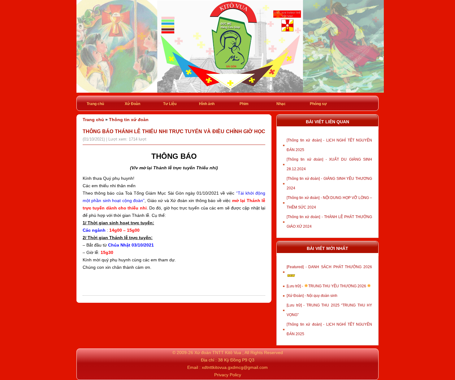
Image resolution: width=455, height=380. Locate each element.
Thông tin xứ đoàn (129, 119)
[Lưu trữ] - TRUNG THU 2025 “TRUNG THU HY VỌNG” (329, 310)
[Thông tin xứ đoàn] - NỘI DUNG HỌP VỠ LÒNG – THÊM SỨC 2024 (329, 202)
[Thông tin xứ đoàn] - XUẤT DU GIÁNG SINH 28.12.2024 (329, 164)
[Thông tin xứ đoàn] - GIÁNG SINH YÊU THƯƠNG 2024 (329, 183)
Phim (244, 104)
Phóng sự (318, 104)
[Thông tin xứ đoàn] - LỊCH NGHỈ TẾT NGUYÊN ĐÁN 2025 (329, 145)
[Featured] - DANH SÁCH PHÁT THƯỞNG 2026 (329, 267)
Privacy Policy (227, 374)
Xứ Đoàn (132, 104)
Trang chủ (95, 104)
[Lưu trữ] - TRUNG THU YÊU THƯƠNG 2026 (327, 286)
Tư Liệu (169, 104)
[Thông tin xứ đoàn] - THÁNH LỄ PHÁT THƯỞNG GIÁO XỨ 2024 (329, 222)
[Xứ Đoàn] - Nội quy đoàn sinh (312, 295)
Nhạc (281, 104)
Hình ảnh (206, 104)
